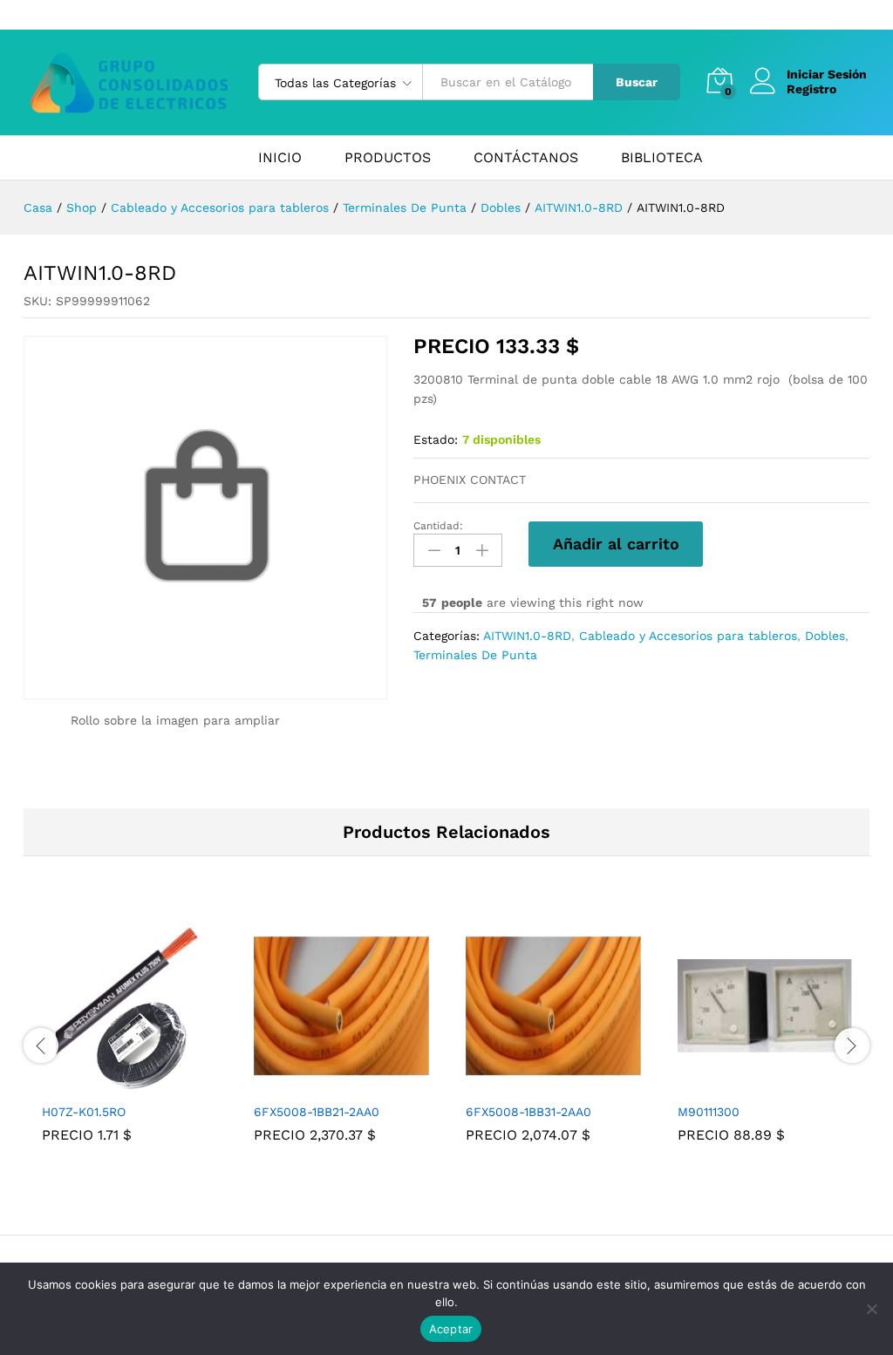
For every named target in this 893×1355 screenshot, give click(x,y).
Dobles (825, 636)
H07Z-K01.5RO (84, 1112)
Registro (811, 89)
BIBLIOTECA (662, 158)
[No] (871, 1309)
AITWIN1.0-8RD (527, 636)
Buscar (637, 82)
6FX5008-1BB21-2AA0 (316, 1112)
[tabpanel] (129, 1043)
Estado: (435, 439)
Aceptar (451, 1329)
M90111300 (709, 1112)
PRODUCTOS (387, 158)
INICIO (280, 158)
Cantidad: (438, 526)
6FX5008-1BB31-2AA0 (528, 1112)
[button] (110, 1083)
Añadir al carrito (616, 544)
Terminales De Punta (475, 655)
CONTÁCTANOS (526, 158)
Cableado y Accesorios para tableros (688, 636)
